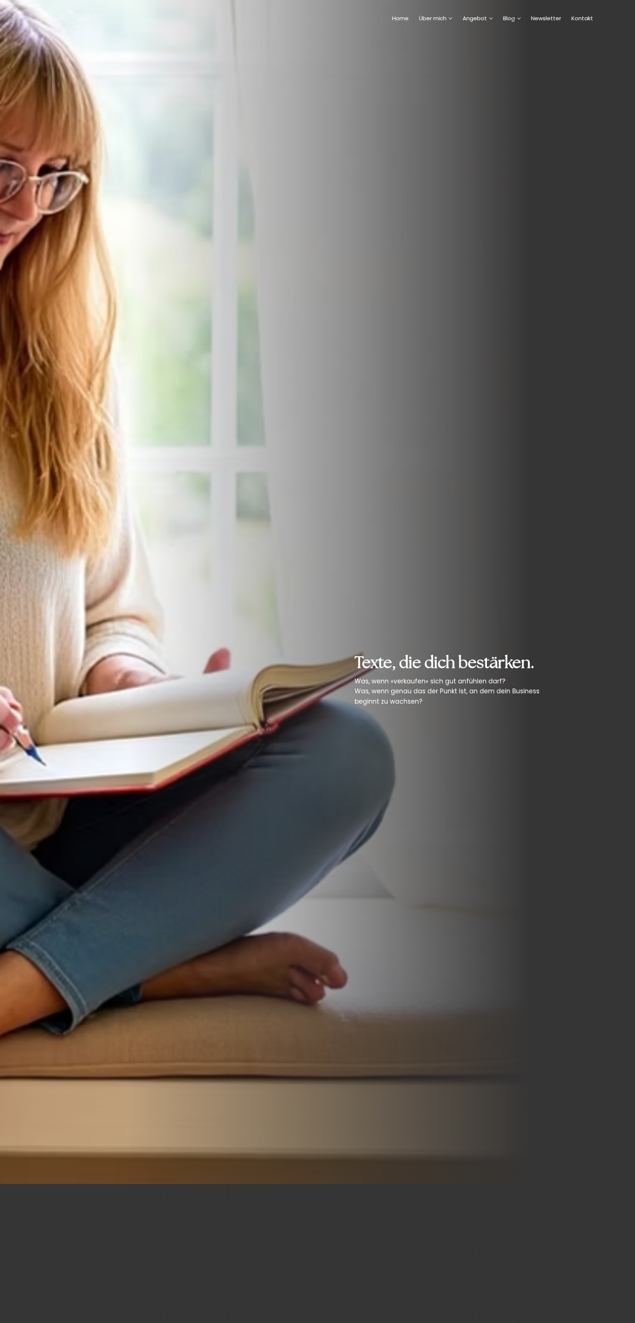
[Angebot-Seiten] (491, 18)
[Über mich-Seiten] (450, 18)
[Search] (515, 18)
